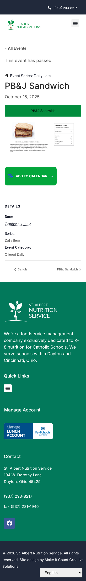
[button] (75, 23)
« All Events (15, 48)
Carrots (22, 269)
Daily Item (12, 240)
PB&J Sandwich (68, 269)
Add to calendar (31, 176)
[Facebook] (9, 523)
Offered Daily (14, 254)
